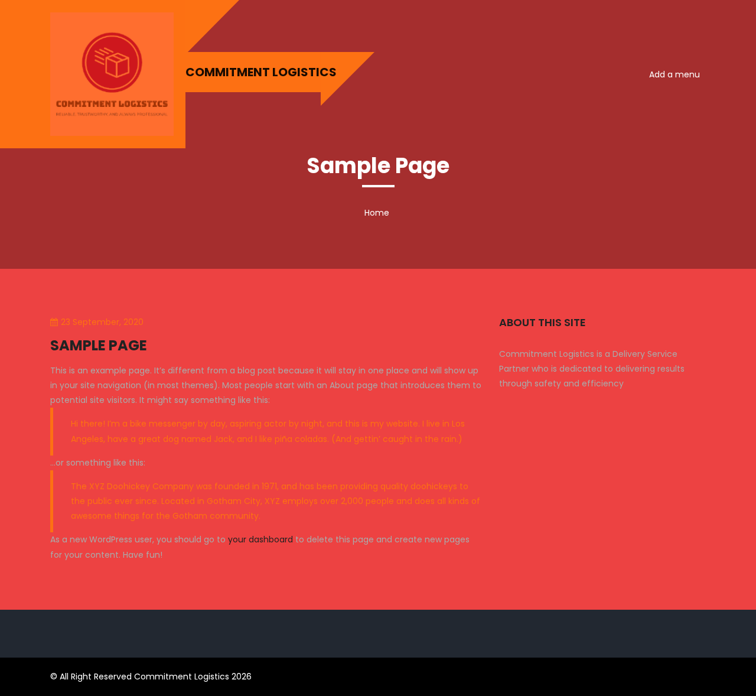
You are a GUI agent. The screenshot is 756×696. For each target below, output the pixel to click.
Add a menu (674, 74)
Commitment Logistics (253, 72)
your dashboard (260, 539)
